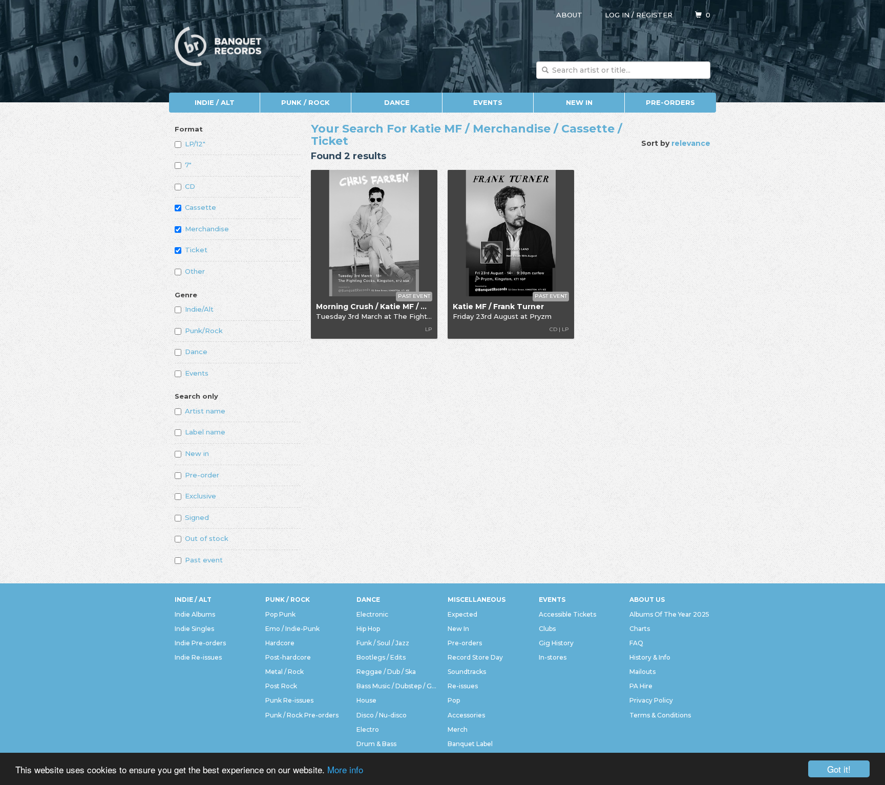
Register (654, 15)
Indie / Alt (215, 102)
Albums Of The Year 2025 (669, 614)
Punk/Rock (204, 330)
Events (487, 102)
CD (190, 186)
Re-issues (463, 686)
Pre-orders (670, 102)
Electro (367, 729)
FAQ (636, 643)
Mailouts (642, 671)
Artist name (205, 411)
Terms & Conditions (660, 715)
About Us (647, 599)
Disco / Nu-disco (381, 715)
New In (579, 102)
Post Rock (281, 686)
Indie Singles (194, 629)
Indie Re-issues (198, 657)
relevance (690, 143)
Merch (458, 729)
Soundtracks (467, 671)
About (569, 15)
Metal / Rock (284, 671)
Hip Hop (368, 629)
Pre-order (202, 475)
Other (195, 271)
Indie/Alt (199, 309)
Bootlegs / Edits (381, 657)
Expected (462, 614)
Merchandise (207, 229)
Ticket (196, 250)
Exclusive (200, 496)
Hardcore (279, 643)
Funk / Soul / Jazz (382, 643)
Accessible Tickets (567, 614)
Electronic (372, 614)
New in (197, 453)
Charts (639, 629)
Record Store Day (475, 657)
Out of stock (206, 538)
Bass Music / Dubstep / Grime (396, 686)
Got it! (839, 768)
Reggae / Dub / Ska (386, 671)
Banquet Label (470, 744)
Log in (617, 15)
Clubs (547, 629)
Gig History (556, 643)
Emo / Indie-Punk (292, 629)
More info (345, 769)
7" (188, 165)
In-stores (552, 657)
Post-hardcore (288, 657)
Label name (205, 432)
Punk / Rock (305, 102)
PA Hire (640, 686)
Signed (197, 517)
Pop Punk (280, 614)
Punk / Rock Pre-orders (302, 715)
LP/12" (195, 144)
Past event (204, 560)
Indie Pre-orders (200, 643)
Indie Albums (195, 614)
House (366, 700)
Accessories (466, 715)
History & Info (649, 657)
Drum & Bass (376, 744)
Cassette (200, 207)
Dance (397, 102)
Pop (454, 700)
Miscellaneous (476, 599)
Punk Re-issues (289, 700)
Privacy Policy (651, 700)
